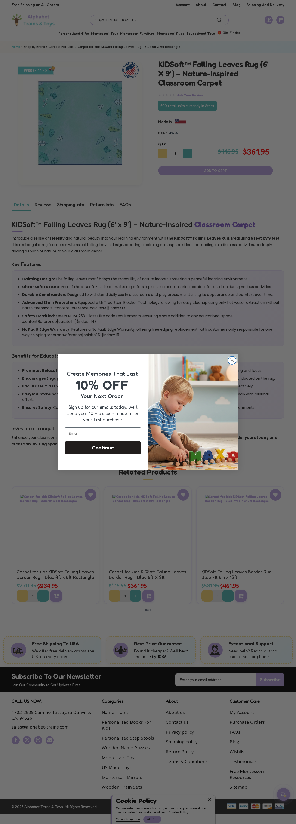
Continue (103, 448)
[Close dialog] (232, 360)
